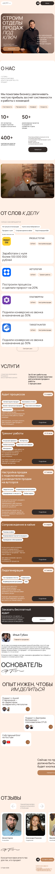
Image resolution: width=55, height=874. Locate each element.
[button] (11, 49)
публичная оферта (42, 866)
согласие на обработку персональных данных (44, 869)
